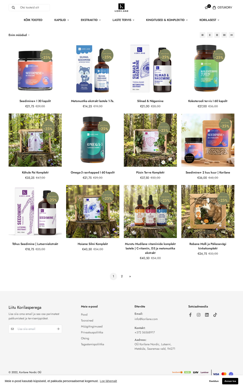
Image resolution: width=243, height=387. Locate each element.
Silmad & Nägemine (150, 101)
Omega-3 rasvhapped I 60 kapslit (93, 172)
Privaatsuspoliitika (92, 332)
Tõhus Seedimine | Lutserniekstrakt (35, 244)
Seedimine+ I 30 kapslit (35, 101)
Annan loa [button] (230, 381)
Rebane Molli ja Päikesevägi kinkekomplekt (207, 246)
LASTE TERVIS (122, 20)
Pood (84, 315)
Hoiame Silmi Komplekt (93, 244)
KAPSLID (60, 20)
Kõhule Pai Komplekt (35, 172)
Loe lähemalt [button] (108, 381)
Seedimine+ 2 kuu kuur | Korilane (208, 172)
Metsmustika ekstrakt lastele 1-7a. (92, 101)
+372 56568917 (145, 332)
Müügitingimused (91, 326)
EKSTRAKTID (89, 20)
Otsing (85, 338)
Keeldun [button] (214, 381)
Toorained (87, 320)
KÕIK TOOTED (33, 20)
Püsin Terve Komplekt (150, 172)
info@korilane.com (146, 319)
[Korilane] (121, 7)
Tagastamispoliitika (92, 344)
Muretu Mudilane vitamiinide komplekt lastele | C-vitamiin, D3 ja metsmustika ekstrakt (150, 248)
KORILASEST (208, 20)
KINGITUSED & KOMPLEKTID (165, 20)
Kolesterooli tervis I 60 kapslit (207, 101)
